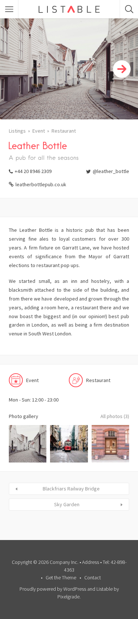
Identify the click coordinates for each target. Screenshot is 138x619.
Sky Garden (66, 504)
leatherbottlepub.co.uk (40, 184)
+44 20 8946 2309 (33, 171)
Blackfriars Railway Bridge (71, 488)
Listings (17, 130)
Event (38, 130)
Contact (92, 577)
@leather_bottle (111, 171)
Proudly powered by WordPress (53, 589)
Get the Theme (61, 577)
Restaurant (64, 130)
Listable (104, 589)
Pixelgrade (68, 596)
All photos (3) (114, 416)
